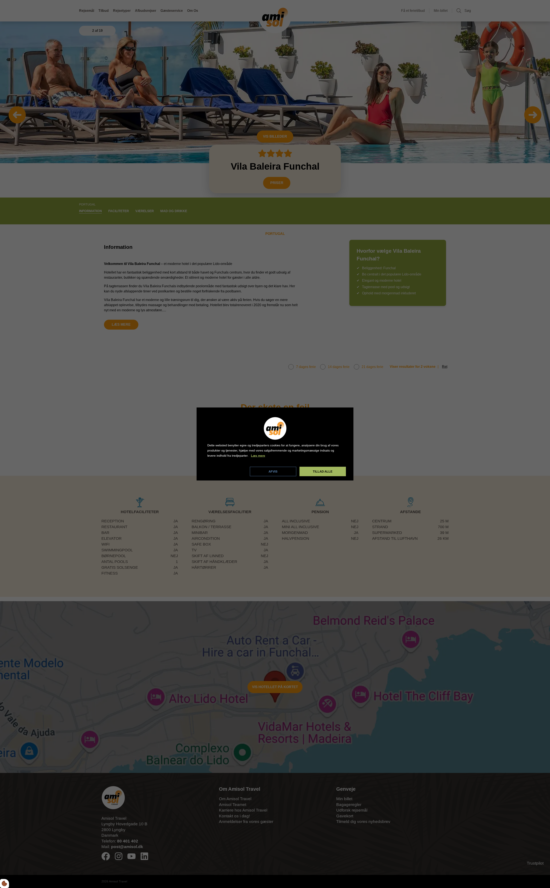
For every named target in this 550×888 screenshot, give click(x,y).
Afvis (273, 471)
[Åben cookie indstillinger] (4, 883)
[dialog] (275, 444)
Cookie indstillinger (221, 471)
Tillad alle (322, 471)
